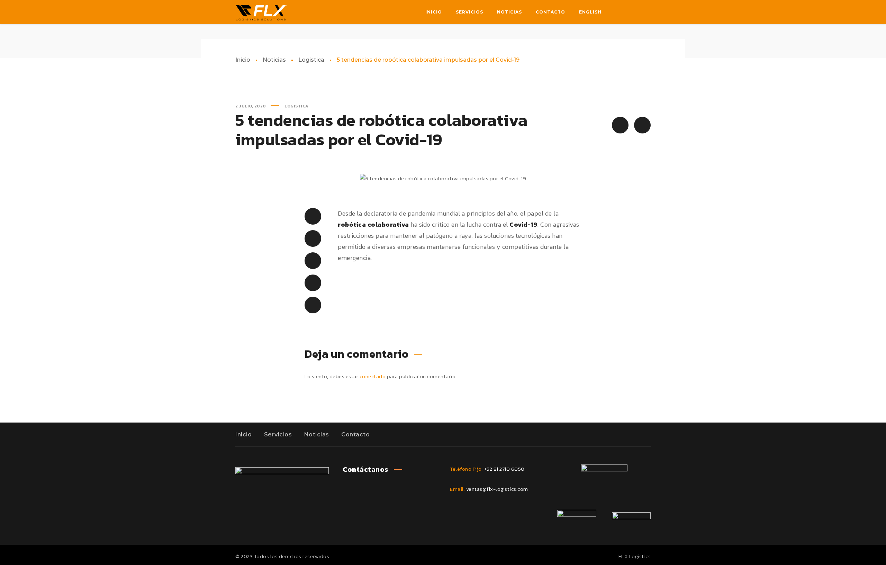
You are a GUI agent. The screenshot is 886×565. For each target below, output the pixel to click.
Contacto (355, 434)
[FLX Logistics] (261, 12)
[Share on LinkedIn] (313, 283)
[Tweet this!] (313, 238)
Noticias (274, 59)
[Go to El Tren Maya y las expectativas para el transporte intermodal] (620, 125)
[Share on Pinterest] (313, 260)
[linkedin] (631, 12)
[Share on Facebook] (313, 216)
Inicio (242, 59)
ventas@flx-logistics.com (497, 489)
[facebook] (617, 12)
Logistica (311, 59)
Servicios (278, 434)
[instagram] (645, 12)
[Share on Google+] (313, 305)
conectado (373, 376)
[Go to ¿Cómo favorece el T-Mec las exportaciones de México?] (642, 125)
